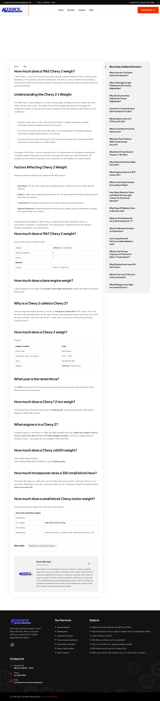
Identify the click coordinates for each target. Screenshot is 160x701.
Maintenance (62, 631)
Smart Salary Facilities (66, 644)
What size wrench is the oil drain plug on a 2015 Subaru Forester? (119, 653)
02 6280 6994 (20, 675)
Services (70, 10)
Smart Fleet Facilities (65, 648)
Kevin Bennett (43, 561)
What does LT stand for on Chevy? (42, 546)
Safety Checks (63, 653)
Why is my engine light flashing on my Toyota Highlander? (120, 85)
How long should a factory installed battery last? (121, 241)
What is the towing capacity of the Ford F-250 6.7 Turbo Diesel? (120, 254)
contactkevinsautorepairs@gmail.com (17, 2)
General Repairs (63, 627)
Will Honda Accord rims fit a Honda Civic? (109, 648)
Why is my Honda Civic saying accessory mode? (112, 644)
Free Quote (146, 10)
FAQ (91, 10)
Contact (81, 10)
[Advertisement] (80, 32)
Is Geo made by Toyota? (102, 636)
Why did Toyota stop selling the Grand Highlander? (119, 98)
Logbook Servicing (65, 636)
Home (60, 10)
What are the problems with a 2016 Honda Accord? (120, 142)
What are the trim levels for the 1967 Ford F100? (111, 627)
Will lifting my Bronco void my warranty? (108, 640)
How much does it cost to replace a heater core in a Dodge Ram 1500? (121, 631)
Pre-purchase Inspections (67, 640)
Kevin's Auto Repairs (49, 697)
